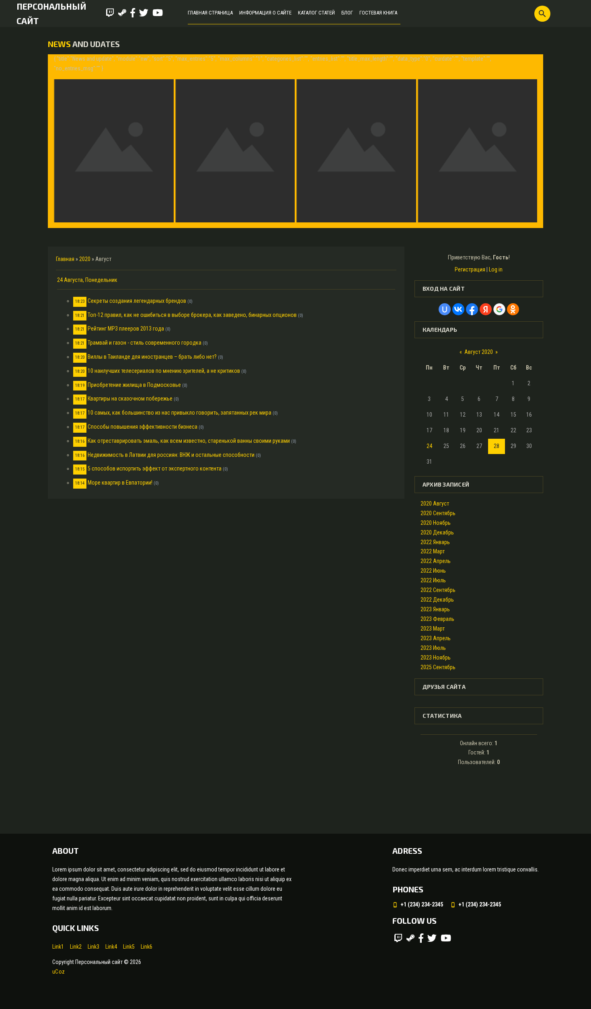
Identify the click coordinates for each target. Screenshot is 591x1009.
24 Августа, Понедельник (87, 280)
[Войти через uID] (445, 309)
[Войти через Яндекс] (486, 309)
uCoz (58, 971)
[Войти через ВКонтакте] (458, 309)
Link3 (93, 946)
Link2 (76, 946)
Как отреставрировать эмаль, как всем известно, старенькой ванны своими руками (189, 441)
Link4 (111, 946)
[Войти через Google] (499, 309)
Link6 (146, 946)
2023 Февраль (437, 619)
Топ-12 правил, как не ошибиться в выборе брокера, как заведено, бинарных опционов (192, 315)
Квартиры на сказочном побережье (130, 398)
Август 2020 (478, 352)
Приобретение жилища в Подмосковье (134, 385)
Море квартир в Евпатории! (120, 482)
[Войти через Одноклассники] (513, 309)
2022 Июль (433, 580)
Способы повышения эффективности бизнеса (142, 426)
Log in (496, 269)
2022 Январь (435, 542)
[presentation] (61, 141)
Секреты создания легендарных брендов (137, 301)
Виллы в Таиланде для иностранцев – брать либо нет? (152, 356)
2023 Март (433, 628)
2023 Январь (435, 609)
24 (429, 446)
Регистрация (470, 269)
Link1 (58, 946)
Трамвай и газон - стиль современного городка (144, 342)
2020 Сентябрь (438, 513)
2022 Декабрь (437, 599)
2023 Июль (433, 648)
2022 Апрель (436, 561)
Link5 (129, 946)
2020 (84, 259)
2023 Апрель (436, 638)
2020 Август (435, 503)
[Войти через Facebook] (472, 309)
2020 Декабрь (437, 532)
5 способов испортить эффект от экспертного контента (155, 468)
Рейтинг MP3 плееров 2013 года (126, 328)
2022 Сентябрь (438, 590)
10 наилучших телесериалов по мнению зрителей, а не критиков (164, 371)
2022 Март (433, 551)
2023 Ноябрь (436, 657)
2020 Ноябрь (436, 523)
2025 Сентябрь (438, 667)
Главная (65, 259)
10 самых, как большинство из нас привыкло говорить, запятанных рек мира (179, 412)
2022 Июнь (433, 570)
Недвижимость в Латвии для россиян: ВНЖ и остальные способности (171, 455)
